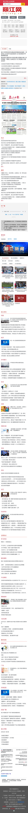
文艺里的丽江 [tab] (18, 263)
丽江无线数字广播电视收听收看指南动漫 (11, 716)
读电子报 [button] (4, 17)
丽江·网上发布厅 (6, 22)
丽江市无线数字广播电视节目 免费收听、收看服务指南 (14, 718)
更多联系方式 (21, 802)
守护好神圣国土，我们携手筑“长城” (9, 635)
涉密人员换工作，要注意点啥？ (9, 573)
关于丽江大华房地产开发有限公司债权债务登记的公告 (14, 661)
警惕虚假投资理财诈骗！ (7, 569)
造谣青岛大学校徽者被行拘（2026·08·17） (11, 590)
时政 (5, 25)
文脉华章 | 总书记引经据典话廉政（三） (11, 554)
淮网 (8, 779)
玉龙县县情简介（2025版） (8, 737)
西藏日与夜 (4, 606)
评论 (9, 26)
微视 (17, 26)
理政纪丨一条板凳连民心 (6, 541)
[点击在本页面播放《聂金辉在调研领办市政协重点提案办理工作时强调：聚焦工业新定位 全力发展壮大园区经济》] (25, 272)
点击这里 (12, 808)
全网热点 (3, 535)
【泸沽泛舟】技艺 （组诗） (8, 503)
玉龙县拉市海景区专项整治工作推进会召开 (11, 64)
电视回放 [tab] (3, 239)
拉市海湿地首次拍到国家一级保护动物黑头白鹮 (12, 397)
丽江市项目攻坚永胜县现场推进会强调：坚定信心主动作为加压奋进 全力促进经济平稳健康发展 (14, 54)
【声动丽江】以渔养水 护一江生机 (9, 391)
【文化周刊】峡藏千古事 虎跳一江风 (10, 507)
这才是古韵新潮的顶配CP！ (8, 631)
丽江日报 (23, 30)
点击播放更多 (17, 303)
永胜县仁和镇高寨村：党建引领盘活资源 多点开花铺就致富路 (8, 291)
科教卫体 (21, 25)
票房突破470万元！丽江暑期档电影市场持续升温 (13, 422)
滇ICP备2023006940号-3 (21, 749)
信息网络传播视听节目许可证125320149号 (21, 756)
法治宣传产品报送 (5, 773)
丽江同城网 (11, 779)
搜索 (23, 4)
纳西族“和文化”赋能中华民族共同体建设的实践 (12, 476)
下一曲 (13, 214)
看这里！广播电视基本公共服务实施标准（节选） (13, 720)
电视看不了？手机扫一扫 (7, 722)
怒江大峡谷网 (17, 779)
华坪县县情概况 (5, 742)
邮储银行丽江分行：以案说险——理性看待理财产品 (13, 523)
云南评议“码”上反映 (14, 36)
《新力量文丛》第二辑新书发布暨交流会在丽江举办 (13, 499)
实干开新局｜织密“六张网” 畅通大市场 (10, 547)
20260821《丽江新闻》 (7, 154)
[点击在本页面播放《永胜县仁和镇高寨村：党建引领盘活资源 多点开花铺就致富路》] (12, 287)
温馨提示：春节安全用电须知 (8, 701)
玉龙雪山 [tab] (17, 260)
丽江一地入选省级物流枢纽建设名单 (10, 180)
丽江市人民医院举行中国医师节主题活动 (11, 160)
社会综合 (21, 26)
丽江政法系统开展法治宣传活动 (9, 140)
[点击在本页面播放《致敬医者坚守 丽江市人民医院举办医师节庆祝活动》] (25, 287)
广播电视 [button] (12, 17)
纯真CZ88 (25, 764)
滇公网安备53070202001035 (23, 752)
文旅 (17, 25)
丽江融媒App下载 (14, 34)
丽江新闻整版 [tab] (14, 258)
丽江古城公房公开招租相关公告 (9, 652)
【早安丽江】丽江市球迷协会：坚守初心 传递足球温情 (15, 224)
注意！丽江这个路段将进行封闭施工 (10, 657)
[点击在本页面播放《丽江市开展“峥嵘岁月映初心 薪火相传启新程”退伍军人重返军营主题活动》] (12, 301)
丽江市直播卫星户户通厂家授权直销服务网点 (10, 712)
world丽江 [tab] (4, 263)
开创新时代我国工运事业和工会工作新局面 (11, 552)
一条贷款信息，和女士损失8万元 (9, 464)
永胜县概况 (4, 740)
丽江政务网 (10, 20)
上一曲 (9, 214)
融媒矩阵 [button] (21, 17)
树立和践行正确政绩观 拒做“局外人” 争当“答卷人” (13, 483)
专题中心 (17, 30)
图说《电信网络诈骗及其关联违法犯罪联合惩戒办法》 (12, 561)
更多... (25, 78)
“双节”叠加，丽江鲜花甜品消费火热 (9, 349)
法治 (5, 26)
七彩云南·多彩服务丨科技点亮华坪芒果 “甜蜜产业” (13, 371)
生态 (13, 25)
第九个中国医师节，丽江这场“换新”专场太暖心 (12, 145)
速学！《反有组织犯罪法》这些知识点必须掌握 (12, 564)
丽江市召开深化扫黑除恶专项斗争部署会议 (11, 466)
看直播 (15, 239)
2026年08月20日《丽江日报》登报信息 (16, 81)
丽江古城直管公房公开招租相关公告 (10, 699)
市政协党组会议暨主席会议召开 (9, 74)
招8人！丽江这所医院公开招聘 (8, 659)
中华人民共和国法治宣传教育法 (9, 571)
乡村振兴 (11, 31)
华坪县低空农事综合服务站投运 (17, 362)
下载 (10, 773)
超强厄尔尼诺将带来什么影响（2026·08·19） (12, 586)
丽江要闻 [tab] (4, 48)
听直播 (21, 214)
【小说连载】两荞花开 (6, 501)
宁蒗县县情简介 (5, 744)
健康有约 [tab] (22, 258)
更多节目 (17, 214)
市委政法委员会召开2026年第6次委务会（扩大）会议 (14, 327)
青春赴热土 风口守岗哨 (6, 633)
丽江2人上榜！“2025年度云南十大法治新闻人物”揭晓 (14, 457)
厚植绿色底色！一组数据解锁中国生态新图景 (12, 400)
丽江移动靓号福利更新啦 (7, 677)
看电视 (3, 235)
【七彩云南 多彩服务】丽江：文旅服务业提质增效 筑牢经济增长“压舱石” (8, 276)
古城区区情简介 (5, 735)
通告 (2, 655)
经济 (9, 25)
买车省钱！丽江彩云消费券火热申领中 (10, 355)
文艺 (13, 26)
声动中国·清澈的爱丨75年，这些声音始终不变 (12, 608)
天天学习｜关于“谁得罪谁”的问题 (9, 550)
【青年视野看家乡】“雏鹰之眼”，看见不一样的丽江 (14, 229)
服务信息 (23, 31)
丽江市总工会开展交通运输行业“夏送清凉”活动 (12, 142)
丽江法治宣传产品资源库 (17, 22)
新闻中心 (5, 30)
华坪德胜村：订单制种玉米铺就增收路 (10, 375)
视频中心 (11, 30)
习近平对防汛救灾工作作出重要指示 (10, 567)
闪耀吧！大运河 (5, 610)
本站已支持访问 (23, 762)
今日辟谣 (17, 31)
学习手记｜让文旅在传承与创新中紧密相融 (11, 545)
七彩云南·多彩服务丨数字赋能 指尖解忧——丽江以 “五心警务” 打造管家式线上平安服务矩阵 (18, 453)
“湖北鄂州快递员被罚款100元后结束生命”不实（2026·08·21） (14, 580)
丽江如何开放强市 (5, 485)
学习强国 (4, 20)
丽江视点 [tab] (10, 260)
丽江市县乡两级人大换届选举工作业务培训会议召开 (13, 72)
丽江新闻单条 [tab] (5, 258)
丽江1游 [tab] (4, 260)
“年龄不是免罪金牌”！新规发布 (8, 462)
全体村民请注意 (5, 612)
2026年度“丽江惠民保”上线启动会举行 (10, 66)
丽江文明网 (17, 20)
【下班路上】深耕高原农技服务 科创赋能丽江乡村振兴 (14, 377)
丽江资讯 (3, 312)
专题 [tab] (10, 48)
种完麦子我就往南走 (6, 614)
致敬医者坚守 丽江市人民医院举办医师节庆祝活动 (21, 291)
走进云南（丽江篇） (5, 731)
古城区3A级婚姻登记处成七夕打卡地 (10, 417)
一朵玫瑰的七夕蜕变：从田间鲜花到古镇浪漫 (12, 629)
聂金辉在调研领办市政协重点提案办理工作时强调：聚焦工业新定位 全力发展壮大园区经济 (14, 59)
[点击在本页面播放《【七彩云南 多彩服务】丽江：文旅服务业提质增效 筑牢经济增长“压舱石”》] (12, 272)
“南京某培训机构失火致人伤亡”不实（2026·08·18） (13, 588)
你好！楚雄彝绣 (5, 626)
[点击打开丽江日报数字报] (14, 115)
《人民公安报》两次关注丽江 (8, 459)
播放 (6, 214)
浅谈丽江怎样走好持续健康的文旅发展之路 (10, 473)
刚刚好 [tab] (11, 263)
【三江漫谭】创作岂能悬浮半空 (9, 505)
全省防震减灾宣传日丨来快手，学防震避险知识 (12, 705)
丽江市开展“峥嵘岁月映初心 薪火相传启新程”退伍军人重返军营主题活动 (8, 305)
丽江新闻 (5, 31)
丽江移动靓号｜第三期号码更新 (9, 675)
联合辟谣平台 (9, 751)
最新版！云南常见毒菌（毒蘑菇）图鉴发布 (11, 697)
